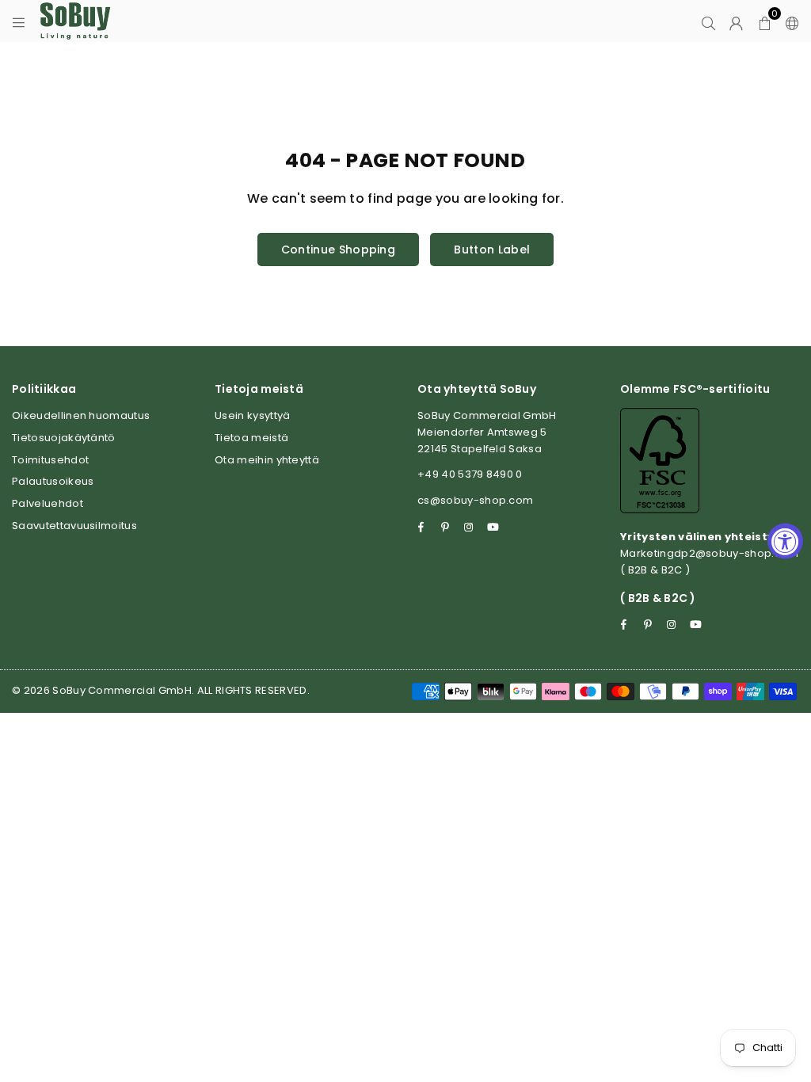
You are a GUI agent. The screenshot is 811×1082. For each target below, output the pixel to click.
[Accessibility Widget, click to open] (785, 541)
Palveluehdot (47, 503)
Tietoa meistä (251, 437)
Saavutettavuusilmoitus (74, 525)
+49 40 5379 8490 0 (470, 474)
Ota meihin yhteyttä (267, 459)
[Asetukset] (789, 21)
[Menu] (18, 21)
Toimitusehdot (50, 459)
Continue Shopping (338, 249)
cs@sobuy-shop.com (475, 500)
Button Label (492, 249)
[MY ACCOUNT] (736, 21)
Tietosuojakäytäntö (64, 437)
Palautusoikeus (52, 481)
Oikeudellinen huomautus (81, 415)
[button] (765, 21)
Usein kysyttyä (252, 415)
